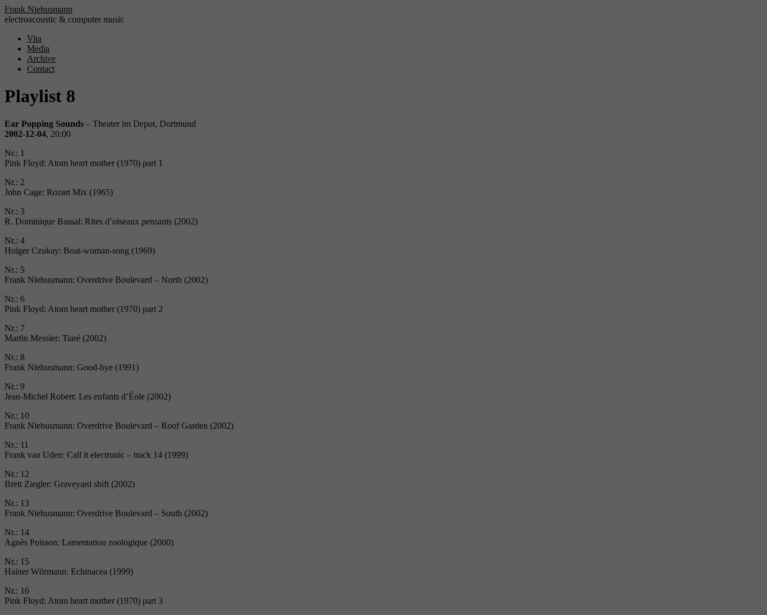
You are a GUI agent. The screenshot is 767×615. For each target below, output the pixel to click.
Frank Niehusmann (38, 9)
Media (38, 48)
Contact (40, 69)
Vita (34, 38)
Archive (41, 58)
